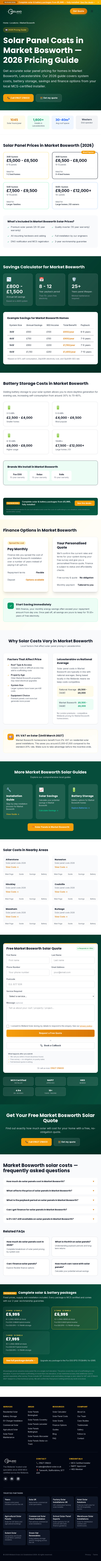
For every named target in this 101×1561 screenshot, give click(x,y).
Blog (55, 1434)
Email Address (58, 967)
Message (14, 1003)
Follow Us (81, 1434)
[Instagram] (5, 1478)
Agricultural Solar (10, 1429)
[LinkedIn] (18, 1478)
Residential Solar (10, 1412)
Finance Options (60, 1425)
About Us (81, 1412)
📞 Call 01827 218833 (18, 98)
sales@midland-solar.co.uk (49, 1467)
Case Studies (83, 1421)
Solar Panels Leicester (37, 1424)
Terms (95, 1555)
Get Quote (78, 11)
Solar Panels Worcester (38, 1436)
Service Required (14, 991)
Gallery (80, 1429)
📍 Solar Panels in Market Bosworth (50, 827)
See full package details (20, 1360)
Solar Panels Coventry (37, 1420)
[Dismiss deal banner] (98, 2)
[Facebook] (11, 1478)
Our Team (81, 1416)
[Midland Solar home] (14, 11)
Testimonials (82, 1425)
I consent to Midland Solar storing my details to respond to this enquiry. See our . (51, 1026)
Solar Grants (58, 1421)
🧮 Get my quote (48, 98)
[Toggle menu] (92, 11)
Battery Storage (10, 1416)
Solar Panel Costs (60, 1416)
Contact (80, 1438)
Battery (44, 874)
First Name (11, 955)
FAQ (54, 1438)
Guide (21, 874)
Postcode (10, 979)
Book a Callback (52, 1045)
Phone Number (13, 967)
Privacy (88, 1555)
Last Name (56, 955)
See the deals (84, 503)
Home (5, 23)
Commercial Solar (10, 1425)
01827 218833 (57, 1068)
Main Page (9, 874)
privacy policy (86, 1026)
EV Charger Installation (13, 1421)
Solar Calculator (59, 1412)
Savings (32, 874)
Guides (56, 1429)
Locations (14, 23)
